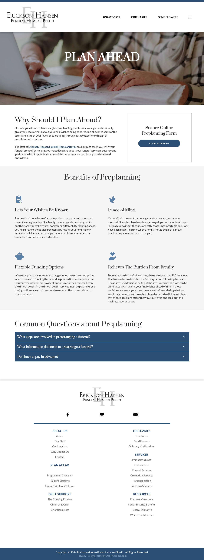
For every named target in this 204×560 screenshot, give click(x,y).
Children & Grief (59, 504)
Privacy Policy (86, 555)
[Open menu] (190, 17)
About (59, 436)
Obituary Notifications (142, 446)
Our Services (141, 465)
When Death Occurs (142, 515)
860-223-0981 (111, 17)
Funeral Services (141, 470)
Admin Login (119, 555)
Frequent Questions (141, 499)
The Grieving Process (60, 499)
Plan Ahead (59, 470)
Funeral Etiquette (142, 509)
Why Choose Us (60, 451)
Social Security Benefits (141, 504)
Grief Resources (60, 509)
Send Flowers (142, 441)
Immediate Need (141, 459)
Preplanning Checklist (60, 475)
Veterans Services (141, 486)
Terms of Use (102, 555)
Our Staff (60, 441)
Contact (60, 456)
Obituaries (141, 436)
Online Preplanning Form (59, 486)
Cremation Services (141, 475)
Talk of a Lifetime (60, 480)
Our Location (60, 446)
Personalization (142, 480)
